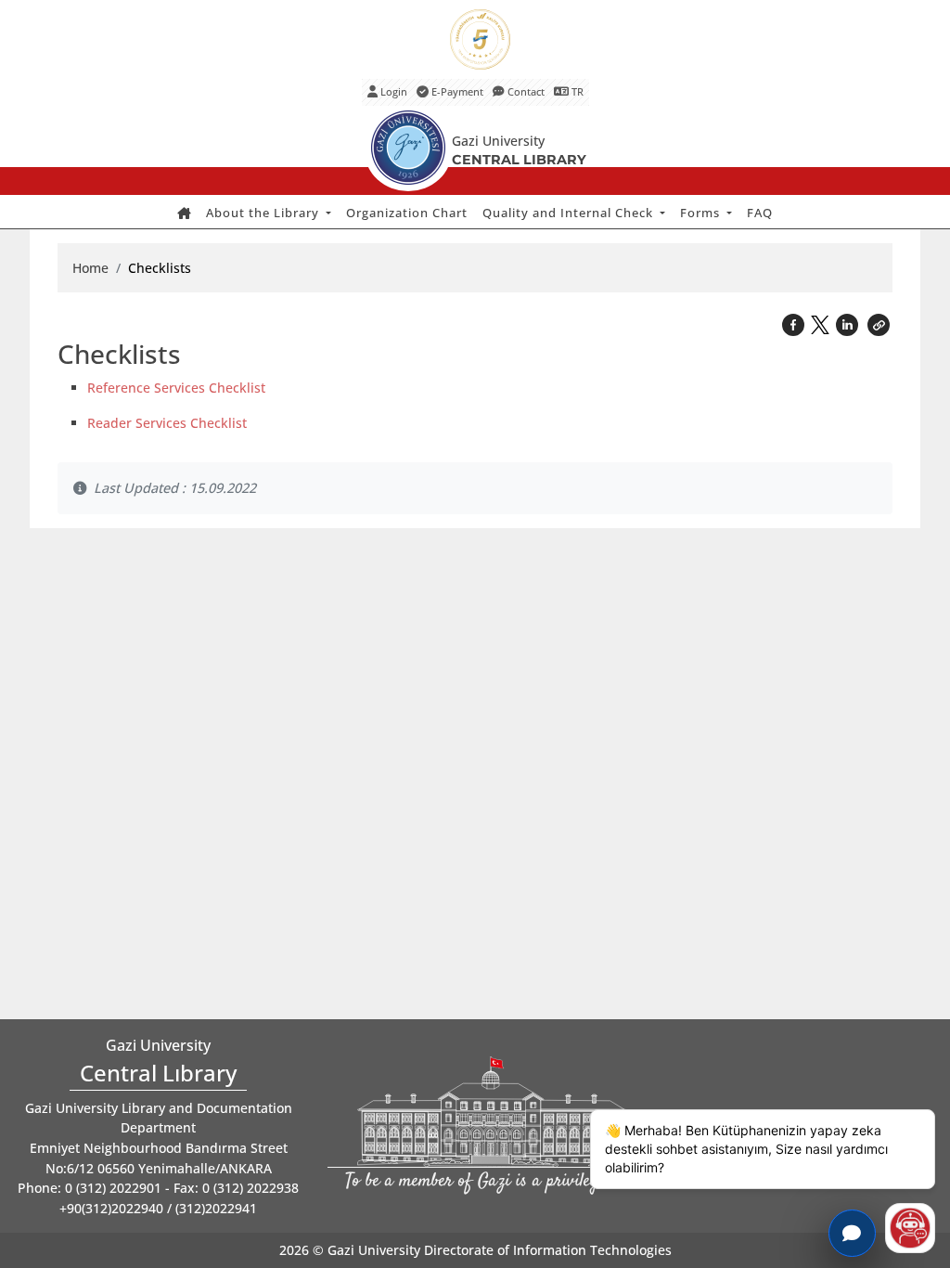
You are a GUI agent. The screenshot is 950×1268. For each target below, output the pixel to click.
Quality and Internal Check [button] (569, 212)
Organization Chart (407, 212)
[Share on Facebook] (795, 323)
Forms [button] (702, 212)
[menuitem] (184, 213)
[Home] (184, 213)
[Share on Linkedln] (849, 323)
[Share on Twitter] (822, 321)
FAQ (760, 212)
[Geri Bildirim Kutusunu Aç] (852, 1233)
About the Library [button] (264, 212)
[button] (878, 323)
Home (90, 268)
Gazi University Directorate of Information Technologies (499, 1250)
